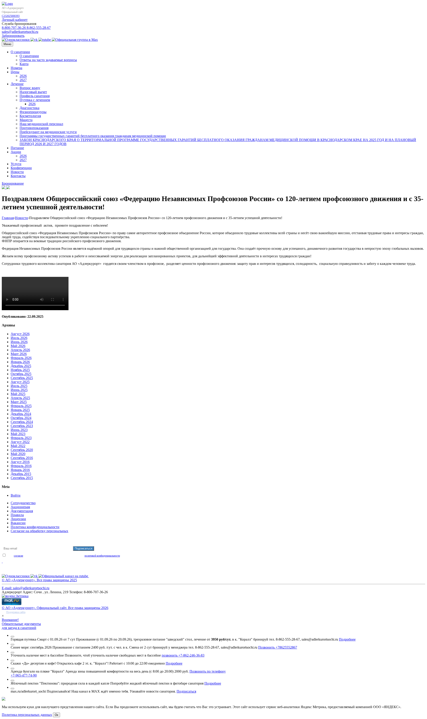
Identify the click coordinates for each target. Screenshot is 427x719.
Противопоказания (34, 128)
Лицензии (18, 519)
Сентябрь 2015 (22, 478)
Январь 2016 (20, 470)
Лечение (17, 84)
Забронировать (13, 36)
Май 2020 (18, 454)
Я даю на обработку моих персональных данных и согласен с (63, 555)
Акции (16, 152)
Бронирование (13, 183)
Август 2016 (20, 462)
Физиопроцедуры (33, 112)
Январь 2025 (20, 410)
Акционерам (20, 507)
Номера (16, 68)
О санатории (20, 52)
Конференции (21, 168)
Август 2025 (20, 382)
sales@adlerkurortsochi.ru (20, 32)
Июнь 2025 (19, 390)
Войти (15, 495)
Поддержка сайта (15, 612)
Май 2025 (18, 394)
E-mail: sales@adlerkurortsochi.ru (25, 588)
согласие (18, 555)
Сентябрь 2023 (22, 426)
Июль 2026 (19, 338)
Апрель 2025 (20, 398)
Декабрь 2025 (21, 366)
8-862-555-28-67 (39, 28)
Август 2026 (20, 334)
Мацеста (26, 120)
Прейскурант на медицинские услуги (48, 132)
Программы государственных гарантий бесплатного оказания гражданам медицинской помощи (93, 136)
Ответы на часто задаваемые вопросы (48, 60)
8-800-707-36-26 (14, 28)
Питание (17, 148)
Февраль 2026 (21, 358)
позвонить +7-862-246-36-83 (183, 655)
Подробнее (347, 639)
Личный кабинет (15, 20)
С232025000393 (11, 16)
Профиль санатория (35, 96)
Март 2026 (19, 354)
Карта (24, 64)
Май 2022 (18, 446)
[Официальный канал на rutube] (45, 40)
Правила (17, 515)
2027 (23, 80)
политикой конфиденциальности (102, 555)
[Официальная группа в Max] (75, 40)
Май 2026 (18, 346)
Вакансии (18, 523)
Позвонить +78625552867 (277, 647)
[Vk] (34, 40)
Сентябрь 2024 (22, 422)
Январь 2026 (20, 362)
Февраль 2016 (21, 466)
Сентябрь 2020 (22, 450)
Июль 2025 (19, 386)
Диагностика (29, 108)
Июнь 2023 (19, 430)
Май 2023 (18, 434)
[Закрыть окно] (12, 636)
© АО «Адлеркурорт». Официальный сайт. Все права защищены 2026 (55, 608)
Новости (17, 172)
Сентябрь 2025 (22, 378)
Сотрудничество (23, 503)
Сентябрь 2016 (22, 458)
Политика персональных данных (27, 715)
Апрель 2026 (20, 350)
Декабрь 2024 (21, 414)
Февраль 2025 (21, 406)
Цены (15, 72)
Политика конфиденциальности (35, 527)
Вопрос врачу (30, 88)
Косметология (30, 116)
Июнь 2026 (19, 342)
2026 (23, 76)
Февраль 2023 (21, 438)
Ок (56, 715)
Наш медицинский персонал (41, 124)
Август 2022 (20, 442)
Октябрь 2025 (21, 374)
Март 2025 (19, 402)
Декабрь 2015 (21, 474)
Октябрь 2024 (21, 418)
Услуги (16, 164)
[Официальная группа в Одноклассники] (16, 40)
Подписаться (186, 691)
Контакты (18, 176)
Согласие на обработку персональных (39, 531)
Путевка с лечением (35, 100)
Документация (22, 511)
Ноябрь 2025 (20, 370)
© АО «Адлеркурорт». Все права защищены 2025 (39, 580)
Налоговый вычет (33, 92)
